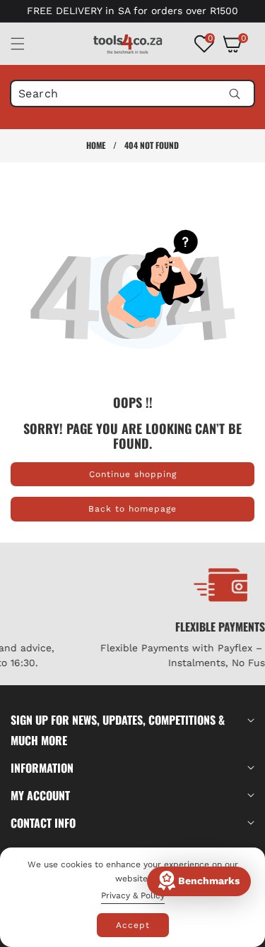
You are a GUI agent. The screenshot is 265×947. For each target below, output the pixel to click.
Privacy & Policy (133, 895)
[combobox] (132, 93)
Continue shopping (133, 474)
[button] (26, 43)
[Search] (234, 93)
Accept (133, 925)
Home (95, 145)
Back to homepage (132, 509)
